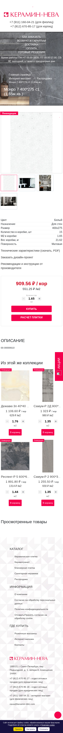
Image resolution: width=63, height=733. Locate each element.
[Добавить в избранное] (60, 116)
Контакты (19, 645)
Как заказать (31, 37)
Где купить (19, 626)
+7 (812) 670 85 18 (19, 687)
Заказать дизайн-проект (17, 257)
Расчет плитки (32, 317)
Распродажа (21, 579)
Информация (21, 586)
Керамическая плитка (26, 556)
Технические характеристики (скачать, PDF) (30, 250)
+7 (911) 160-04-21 (22, 22)
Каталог (16, 549)
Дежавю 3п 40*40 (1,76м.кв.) (21, 406)
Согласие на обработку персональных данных (35, 602)
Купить (31, 309)
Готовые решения (31, 52)
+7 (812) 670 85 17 (19, 678)
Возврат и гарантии (31, 40)
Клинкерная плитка (25, 568)
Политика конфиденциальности (31, 609)
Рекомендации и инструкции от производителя (22, 266)
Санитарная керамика (26, 573)
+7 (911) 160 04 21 (19, 695)
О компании (21, 594)
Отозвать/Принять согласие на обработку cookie (31, 617)
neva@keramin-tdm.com (22, 704)
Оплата (31, 48)
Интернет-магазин (24, 639)
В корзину (15, 432)
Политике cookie (48, 725)
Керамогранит (22, 562)
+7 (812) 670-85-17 (22, 26)
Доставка (31, 44)
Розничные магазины (26, 633)
